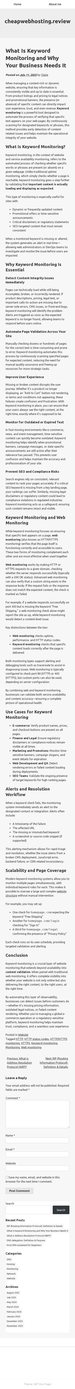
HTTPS (25, 1043)
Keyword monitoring (44, 1043)
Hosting (11, 1264)
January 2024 (13, 1316)
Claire (44, 74)
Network (11, 1273)
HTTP (19, 1039)
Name (10, 1135)
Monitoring (13, 1047)
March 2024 (12, 1307)
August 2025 (13, 1292)
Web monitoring (31, 1047)
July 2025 (11, 1297)
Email (10, 1149)
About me (55, 4)
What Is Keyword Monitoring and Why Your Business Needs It (37, 1231)
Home (17, 4)
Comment (13, 1098)
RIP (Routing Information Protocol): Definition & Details (35, 1226)
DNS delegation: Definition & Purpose (26, 1240)
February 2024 (14, 1311)
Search (10, 1203)
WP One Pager (42, 1384)
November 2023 (15, 1326)
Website (23, 1034)
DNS (9, 1259)
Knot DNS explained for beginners (24, 1245)
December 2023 (15, 1321)
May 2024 (11, 1302)
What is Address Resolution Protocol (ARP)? (29, 1235)
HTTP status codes (36, 1039)
